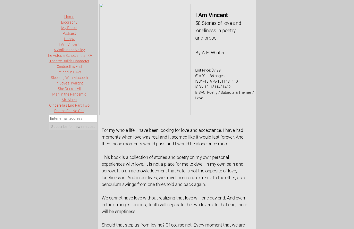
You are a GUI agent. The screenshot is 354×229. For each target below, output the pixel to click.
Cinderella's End (69, 66)
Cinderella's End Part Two (69, 105)
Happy (69, 39)
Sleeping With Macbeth (69, 77)
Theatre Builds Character (69, 61)
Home (69, 17)
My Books (69, 28)
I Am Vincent (69, 44)
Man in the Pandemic (69, 94)
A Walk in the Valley (69, 50)
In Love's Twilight (69, 83)
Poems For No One (69, 111)
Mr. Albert (69, 100)
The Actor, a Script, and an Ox (69, 55)
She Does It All (69, 89)
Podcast (69, 33)
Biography (69, 22)
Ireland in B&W (69, 72)
